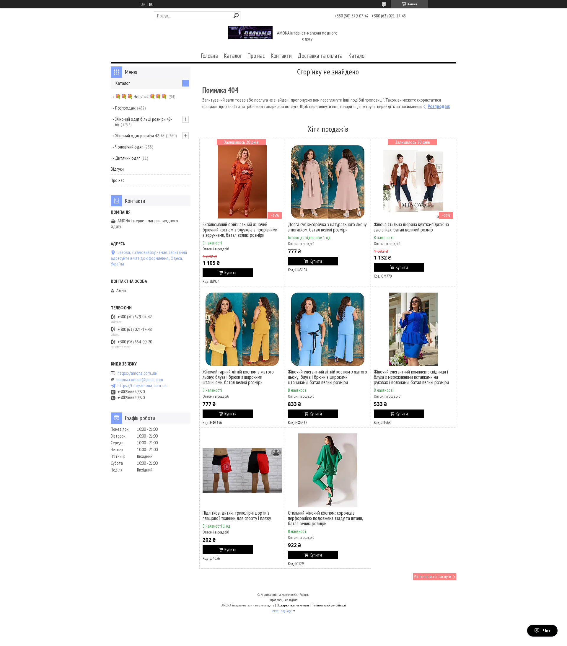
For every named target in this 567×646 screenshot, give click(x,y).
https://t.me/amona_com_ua (142, 385)
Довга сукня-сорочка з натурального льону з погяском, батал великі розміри (327, 227)
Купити (230, 272)
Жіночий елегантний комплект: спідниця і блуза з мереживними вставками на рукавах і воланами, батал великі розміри (411, 377)
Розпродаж (439, 106)
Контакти (281, 56)
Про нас (256, 56)
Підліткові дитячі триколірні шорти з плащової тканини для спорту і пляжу (237, 515)
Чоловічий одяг (129, 147)
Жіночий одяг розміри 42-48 (139, 135)
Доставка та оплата (320, 56)
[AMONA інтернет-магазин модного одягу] (250, 36)
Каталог (233, 56)
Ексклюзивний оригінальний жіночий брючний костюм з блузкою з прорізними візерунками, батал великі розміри (240, 230)
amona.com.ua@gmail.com (139, 379)
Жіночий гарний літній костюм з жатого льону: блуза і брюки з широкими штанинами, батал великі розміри (238, 377)
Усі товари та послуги (432, 576)
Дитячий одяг (127, 158)
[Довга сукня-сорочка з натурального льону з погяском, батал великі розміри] (328, 182)
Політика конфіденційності (329, 605)
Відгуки (117, 169)
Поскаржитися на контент (293, 605)
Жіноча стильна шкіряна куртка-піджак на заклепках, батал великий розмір (411, 227)
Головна (209, 56)
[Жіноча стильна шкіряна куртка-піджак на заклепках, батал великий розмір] (413, 182)
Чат (546, 630)
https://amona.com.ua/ (137, 373)
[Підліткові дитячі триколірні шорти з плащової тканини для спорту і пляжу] (242, 470)
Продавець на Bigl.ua (283, 600)
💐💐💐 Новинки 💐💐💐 (141, 96)
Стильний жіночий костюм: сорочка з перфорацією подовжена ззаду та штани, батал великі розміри (325, 518)
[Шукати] (236, 15)
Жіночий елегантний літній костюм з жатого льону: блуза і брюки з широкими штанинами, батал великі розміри (327, 377)
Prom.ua (304, 594)
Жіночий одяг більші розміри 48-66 (143, 121)
